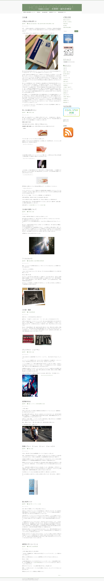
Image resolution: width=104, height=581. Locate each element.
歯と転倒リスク (27, 502)
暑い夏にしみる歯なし (67, 21)
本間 (24, 23)
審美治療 (42, 260)
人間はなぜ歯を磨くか (29, 21)
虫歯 (33, 23)
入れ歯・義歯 (42, 205)
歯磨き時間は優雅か (67, 27)
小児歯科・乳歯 (66, 87)
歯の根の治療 (42, 23)
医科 (64, 75)
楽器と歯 (30, 23)
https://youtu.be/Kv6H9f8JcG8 (46, 375)
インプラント (33, 403)
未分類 (46, 23)
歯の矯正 (65, 25)
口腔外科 (65, 79)
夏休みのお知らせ (66, 19)
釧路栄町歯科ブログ (62, 12)
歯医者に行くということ (30, 544)
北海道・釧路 (66, 96)
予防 (29, 448)
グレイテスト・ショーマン (31, 350)
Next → (59, 575)
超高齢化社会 (26, 401)
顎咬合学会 (65, 23)
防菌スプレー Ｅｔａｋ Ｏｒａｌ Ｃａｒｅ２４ (38, 446)
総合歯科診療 (44, 12)
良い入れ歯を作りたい (29, 110)
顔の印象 (37, 562)
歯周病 (49, 23)
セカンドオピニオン (67, 83)
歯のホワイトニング (67, 89)
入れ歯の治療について (33, 205)
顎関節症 (38, 260)
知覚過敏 (65, 85)
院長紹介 (38, 12)
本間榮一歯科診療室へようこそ (29, 12)
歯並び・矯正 (36, 23)
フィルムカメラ (27, 258)
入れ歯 (52, 23)
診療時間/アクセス (52, 12)
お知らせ (65, 94)
